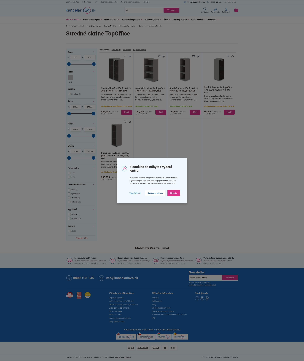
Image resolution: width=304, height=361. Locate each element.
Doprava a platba (72, 2)
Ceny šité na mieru (117, 321)
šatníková (76, 202)
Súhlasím (173, 193)
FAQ (95, 2)
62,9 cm (89, 129)
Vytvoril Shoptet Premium (214, 357)
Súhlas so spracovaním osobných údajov (169, 315)
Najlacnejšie (116, 50)
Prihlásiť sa (230, 277)
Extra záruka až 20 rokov (85, 258)
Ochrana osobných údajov (130, 2)
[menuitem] (73, 19)
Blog (154, 304)
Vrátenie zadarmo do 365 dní (121, 301)
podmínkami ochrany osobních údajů (202, 285)
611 (90, 57)
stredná (75, 198)
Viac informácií (134, 193)
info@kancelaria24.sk (121, 278)
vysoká (75, 194)
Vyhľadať (171, 10)
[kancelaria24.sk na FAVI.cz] (69, 296)
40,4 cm (75, 129)
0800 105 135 (83, 278)
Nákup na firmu (115, 315)
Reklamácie (86, 2)
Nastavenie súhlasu (155, 193)
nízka (74, 190)
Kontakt (147, 2)
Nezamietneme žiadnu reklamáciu (132, 258)
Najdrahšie (127, 50)
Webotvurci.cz (232, 357)
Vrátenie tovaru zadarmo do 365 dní (218, 258)
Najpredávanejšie (139, 50)
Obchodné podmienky (109, 2)
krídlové (75, 214)
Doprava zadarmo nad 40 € (172, 258)
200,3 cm (90, 151)
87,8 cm (89, 107)
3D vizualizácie (115, 311)
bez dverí (75, 218)
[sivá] (70, 79)
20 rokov (75, 94)
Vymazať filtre (81, 238)
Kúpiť (126, 112)
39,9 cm (75, 107)
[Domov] (66, 26)
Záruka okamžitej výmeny (120, 318)
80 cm (76, 151)
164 (76, 57)
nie (73, 231)
